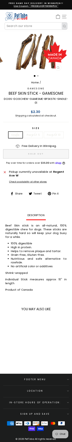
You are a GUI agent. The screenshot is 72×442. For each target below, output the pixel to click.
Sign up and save (35, 413)
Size (36, 128)
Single (15, 135)
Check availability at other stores (28, 181)
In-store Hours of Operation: (35, 402)
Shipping (20, 115)
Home (35, 82)
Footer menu (35, 379)
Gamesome (35, 88)
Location (35, 390)
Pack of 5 (33, 135)
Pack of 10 (54, 135)
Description (36, 215)
